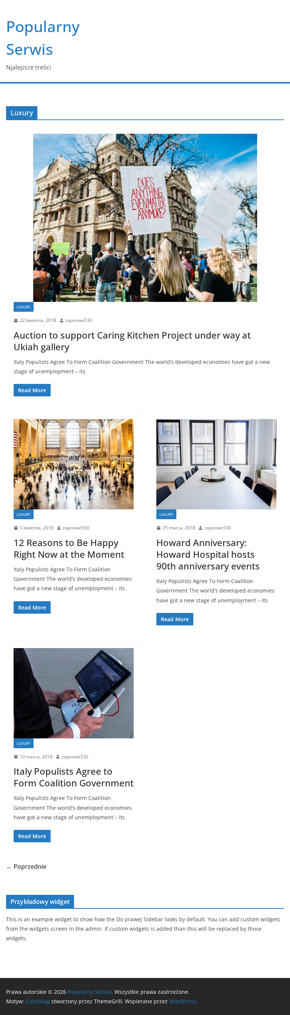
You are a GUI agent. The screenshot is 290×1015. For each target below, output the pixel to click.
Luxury (24, 306)
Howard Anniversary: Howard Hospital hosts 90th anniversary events (208, 554)
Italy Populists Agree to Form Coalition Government (74, 777)
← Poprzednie (26, 866)
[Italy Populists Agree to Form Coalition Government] (74, 693)
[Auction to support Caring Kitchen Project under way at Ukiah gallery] (145, 218)
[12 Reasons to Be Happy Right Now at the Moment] (74, 464)
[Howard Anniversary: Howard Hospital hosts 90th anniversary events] (216, 464)
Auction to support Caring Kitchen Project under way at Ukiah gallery (132, 341)
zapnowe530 (78, 320)
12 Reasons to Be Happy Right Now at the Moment (69, 548)
